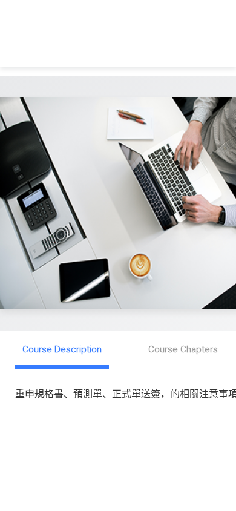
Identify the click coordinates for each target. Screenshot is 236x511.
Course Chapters (183, 349)
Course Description (62, 349)
